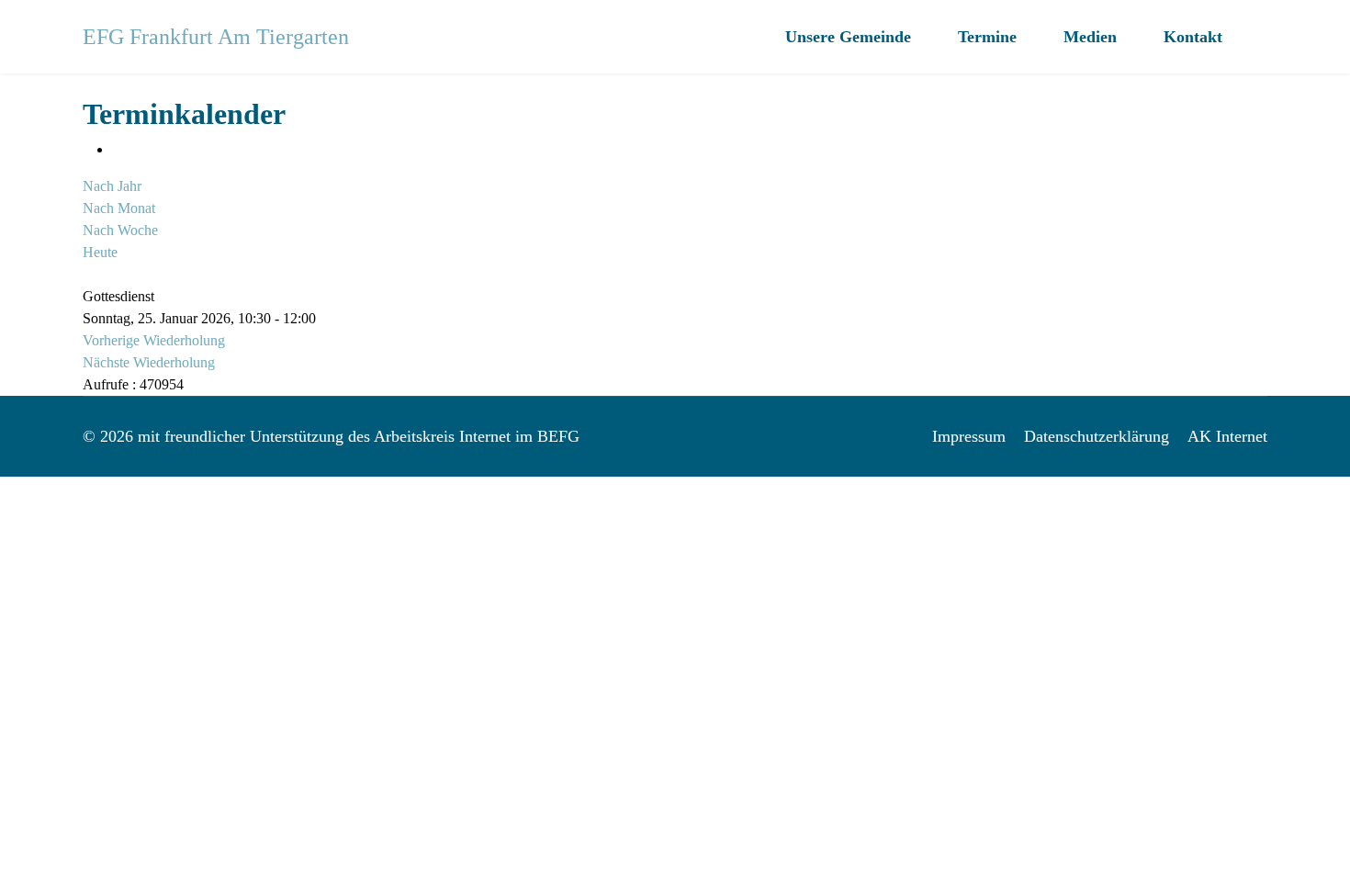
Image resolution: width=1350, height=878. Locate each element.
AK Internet (1227, 436)
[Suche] (88, 274)
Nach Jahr (112, 186)
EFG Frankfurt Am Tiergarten (216, 37)
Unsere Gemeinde (848, 37)
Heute (100, 252)
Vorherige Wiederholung (154, 340)
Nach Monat (119, 208)
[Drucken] (117, 149)
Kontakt (1193, 37)
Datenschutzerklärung (1096, 436)
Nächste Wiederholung (149, 362)
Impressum (969, 436)
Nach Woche (120, 230)
